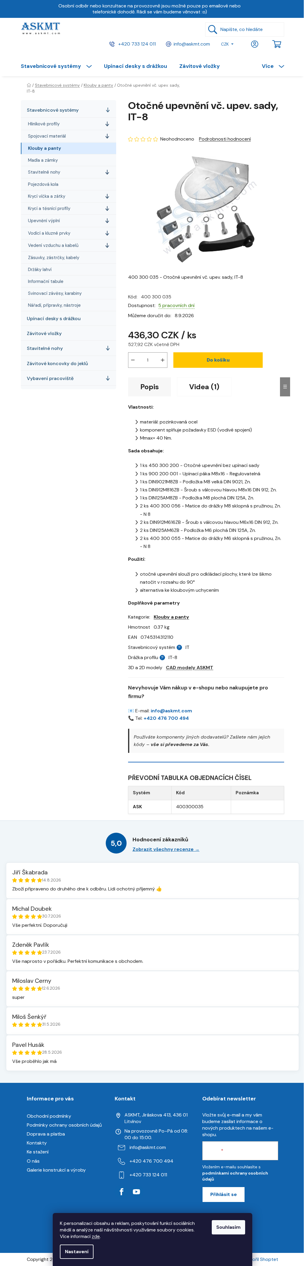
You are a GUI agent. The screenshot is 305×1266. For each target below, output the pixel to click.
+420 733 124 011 (136, 44)
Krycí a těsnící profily (49, 208)
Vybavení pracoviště (50, 378)
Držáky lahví (40, 269)
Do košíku (218, 360)
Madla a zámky (43, 160)
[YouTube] (136, 1192)
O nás (33, 1161)
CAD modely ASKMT (189, 667)
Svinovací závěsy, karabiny (55, 293)
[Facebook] (121, 1192)
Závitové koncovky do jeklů (57, 363)
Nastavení (76, 1251)
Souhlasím (228, 1227)
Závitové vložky (44, 333)
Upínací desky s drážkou (54, 318)
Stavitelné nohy (44, 172)
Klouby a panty (44, 148)
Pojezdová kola (43, 184)
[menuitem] (59, 66)
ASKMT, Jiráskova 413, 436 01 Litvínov (156, 1118)
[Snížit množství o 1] (132, 360)
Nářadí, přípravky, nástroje (54, 305)
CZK (225, 44)
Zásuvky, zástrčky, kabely (53, 258)
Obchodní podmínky (49, 1116)
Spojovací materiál (47, 136)
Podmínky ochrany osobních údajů (64, 1125)
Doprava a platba (46, 1134)
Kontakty (37, 1143)
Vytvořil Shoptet (260, 1259)
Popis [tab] (149, 386)
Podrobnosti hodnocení (225, 139)
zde (96, 1236)
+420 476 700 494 (166, 718)
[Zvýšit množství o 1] (162, 360)
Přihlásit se (223, 1194)
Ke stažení (38, 1152)
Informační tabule (45, 281)
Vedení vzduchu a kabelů (53, 245)
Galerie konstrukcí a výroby (56, 1170)
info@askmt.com (192, 44)
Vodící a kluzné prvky (49, 233)
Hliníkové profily (44, 124)
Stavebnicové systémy (53, 110)
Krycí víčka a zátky (46, 196)
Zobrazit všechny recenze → (166, 849)
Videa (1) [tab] (204, 386)
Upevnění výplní (44, 221)
